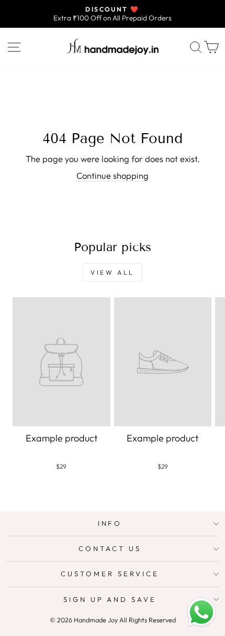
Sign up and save (110, 599)
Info (110, 523)
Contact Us (109, 548)
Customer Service (110, 573)
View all (112, 272)
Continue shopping (112, 175)
